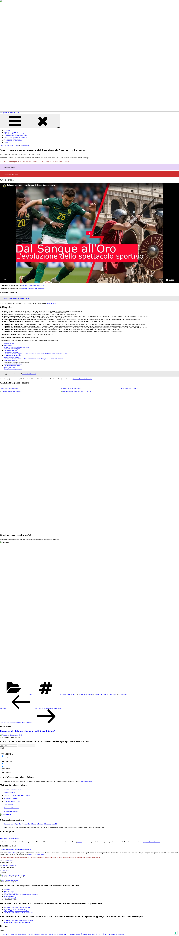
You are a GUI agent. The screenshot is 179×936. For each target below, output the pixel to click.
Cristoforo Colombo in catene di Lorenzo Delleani (18, 912)
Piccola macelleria (9, 343)
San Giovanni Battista (10, 360)
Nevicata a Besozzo (9, 896)
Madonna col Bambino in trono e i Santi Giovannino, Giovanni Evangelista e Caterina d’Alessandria (33, 359)
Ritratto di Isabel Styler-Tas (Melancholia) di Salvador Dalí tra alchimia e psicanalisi (30, 824)
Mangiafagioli (8, 345)
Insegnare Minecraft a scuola (12, 789)
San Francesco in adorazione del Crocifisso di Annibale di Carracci (45, 161)
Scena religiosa (122, 694)
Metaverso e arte (8, 805)
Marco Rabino (25, 145)
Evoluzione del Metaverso (11, 808)
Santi (115, 694)
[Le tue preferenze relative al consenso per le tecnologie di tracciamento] (176, 933)
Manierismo (89, 694)
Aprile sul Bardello (9, 891)
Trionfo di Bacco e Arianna (12, 365)
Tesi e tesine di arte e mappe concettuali (15, 137)
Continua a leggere (86, 781)
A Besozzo (7, 889)
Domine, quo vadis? (10, 367)
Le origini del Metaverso (11, 811)
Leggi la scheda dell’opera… (151, 842)
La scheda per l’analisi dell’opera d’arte (15, 135)
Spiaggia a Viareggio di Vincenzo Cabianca (16, 911)
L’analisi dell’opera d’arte (11, 132)
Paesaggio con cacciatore (11, 352)
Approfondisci (51, 303)
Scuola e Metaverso (9, 792)
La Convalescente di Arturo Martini (14, 909)
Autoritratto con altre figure (12, 349)
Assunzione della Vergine (11, 357)
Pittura (30, 694)
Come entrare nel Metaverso (12, 801)
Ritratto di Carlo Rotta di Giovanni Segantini (17, 922)
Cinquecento (81, 694)
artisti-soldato (12, 853)
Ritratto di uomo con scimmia (12, 355)
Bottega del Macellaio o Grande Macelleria (16, 347)
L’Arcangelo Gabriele (10, 350)
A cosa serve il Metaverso (11, 798)
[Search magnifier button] (2, 747)
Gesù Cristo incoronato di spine (13, 364)
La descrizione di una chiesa (129, 388)
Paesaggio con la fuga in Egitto (13, 369)
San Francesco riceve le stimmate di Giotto (16, 298)
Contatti (6, 142)
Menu (58, 127)
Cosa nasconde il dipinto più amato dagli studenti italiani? (27, 731)
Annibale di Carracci (29, 374)
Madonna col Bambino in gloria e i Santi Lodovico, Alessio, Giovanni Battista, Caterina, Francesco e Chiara (35, 354)
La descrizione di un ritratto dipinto (71, 388)
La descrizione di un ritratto (12, 139)
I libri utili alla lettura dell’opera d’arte (15, 134)
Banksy (79, 842)
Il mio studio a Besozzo (11, 893)
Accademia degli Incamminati (68, 694)
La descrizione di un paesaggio (13, 140)
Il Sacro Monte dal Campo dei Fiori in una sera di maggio (21, 894)
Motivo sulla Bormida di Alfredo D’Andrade (17, 907)
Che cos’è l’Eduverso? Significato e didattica (17, 795)
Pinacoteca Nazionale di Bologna (82, 379)
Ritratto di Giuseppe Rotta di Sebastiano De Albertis (19, 920)
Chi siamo (7, 130)
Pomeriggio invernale (10, 898)
